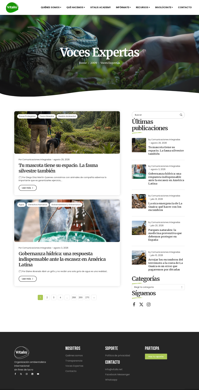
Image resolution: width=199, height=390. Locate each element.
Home (83, 63)
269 (80, 297)
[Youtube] (38, 374)
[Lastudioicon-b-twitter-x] (141, 304)
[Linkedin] (32, 374)
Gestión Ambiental (67, 116)
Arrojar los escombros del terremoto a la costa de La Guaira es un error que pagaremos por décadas (165, 264)
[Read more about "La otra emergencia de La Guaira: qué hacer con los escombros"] (139, 201)
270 (87, 297)
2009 (93, 63)
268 (74, 297)
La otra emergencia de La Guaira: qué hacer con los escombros (165, 207)
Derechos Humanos (37, 204)
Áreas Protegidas (27, 116)
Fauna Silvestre (47, 116)
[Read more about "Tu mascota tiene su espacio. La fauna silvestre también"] (67, 132)
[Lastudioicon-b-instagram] (148, 304)
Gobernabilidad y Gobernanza (66, 204)
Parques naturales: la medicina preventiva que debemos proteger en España (165, 235)
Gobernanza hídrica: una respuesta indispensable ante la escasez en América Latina (62, 259)
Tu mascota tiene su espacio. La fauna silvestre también (58, 168)
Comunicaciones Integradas (36, 159)
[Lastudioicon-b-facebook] (134, 304)
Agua (21, 204)
